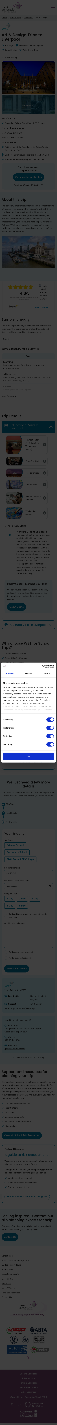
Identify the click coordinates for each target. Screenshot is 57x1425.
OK (28, 756)
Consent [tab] (10, 673)
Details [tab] (28, 673)
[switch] (50, 728)
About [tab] (47, 673)
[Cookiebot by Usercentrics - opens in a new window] (42, 666)
